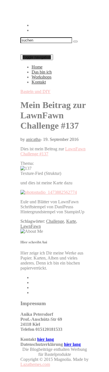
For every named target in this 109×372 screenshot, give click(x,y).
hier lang (45, 339)
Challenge (55, 221)
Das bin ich (42, 72)
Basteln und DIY (35, 91)
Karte (71, 221)
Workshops (41, 77)
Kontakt (39, 82)
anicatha (33, 139)
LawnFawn (30, 226)
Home (37, 67)
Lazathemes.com (35, 364)
